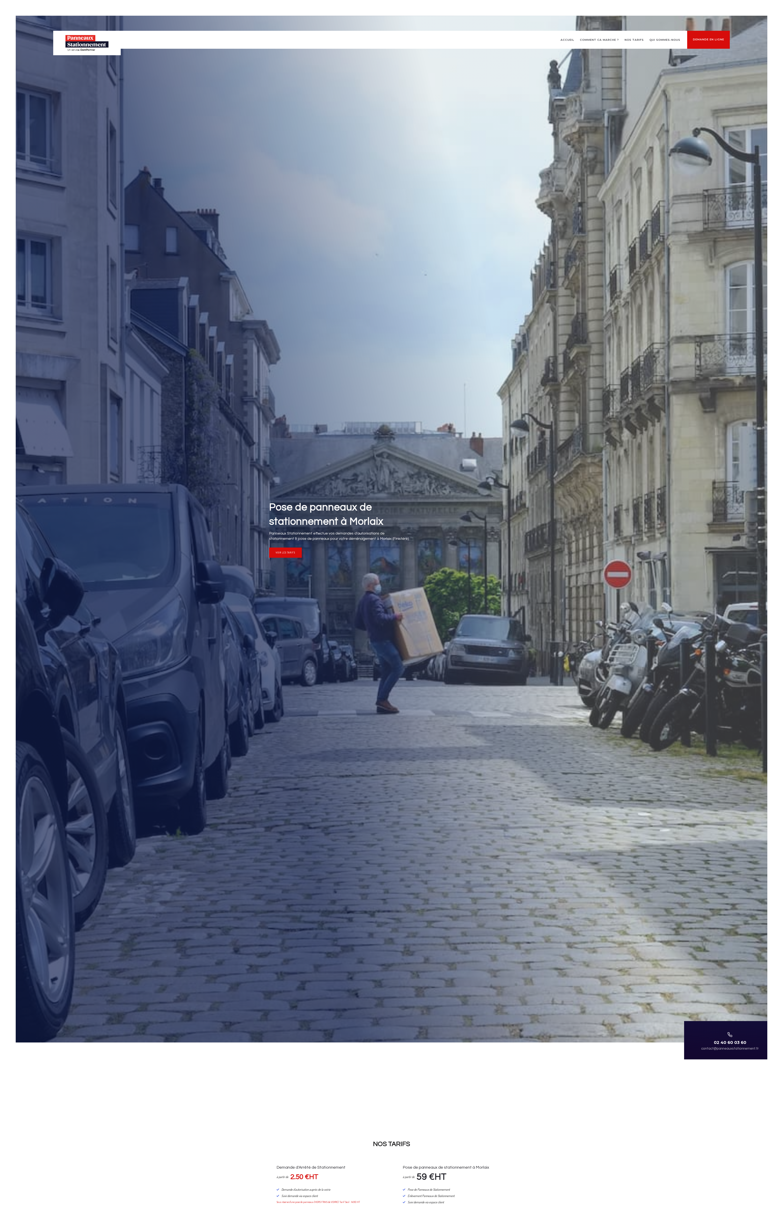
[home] (87, 43)
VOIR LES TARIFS (285, 552)
